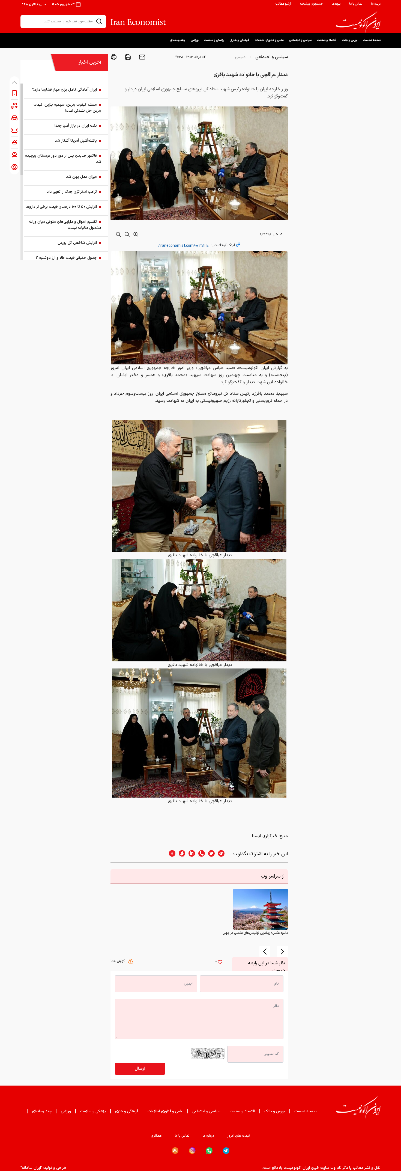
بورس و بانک (349, 40)
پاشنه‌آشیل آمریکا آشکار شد (76, 141)
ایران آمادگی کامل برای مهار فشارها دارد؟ (64, 90)
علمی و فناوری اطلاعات (269, 40)
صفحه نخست (372, 40)
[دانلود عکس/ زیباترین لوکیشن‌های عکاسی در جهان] (260, 909)
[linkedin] (190, 854)
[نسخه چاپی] (113, 57)
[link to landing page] (358, 22)
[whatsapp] (200, 854)
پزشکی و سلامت (214, 40)
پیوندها (336, 4)
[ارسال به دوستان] (141, 57)
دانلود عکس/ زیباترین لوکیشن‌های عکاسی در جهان (255, 933)
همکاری (156, 1135)
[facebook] (170, 854)
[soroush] (180, 854)
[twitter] (210, 854)
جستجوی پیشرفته (311, 4)
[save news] (127, 57)
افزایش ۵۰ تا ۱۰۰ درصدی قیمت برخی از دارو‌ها (61, 207)
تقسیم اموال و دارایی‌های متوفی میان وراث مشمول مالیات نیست (65, 225)
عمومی (240, 57)
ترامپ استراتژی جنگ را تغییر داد (72, 192)
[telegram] (224, 854)
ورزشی (195, 40)
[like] (220, 962)
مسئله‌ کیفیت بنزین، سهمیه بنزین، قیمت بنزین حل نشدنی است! (67, 108)
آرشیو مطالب (283, 4)
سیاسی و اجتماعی (300, 40)
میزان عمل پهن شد (81, 177)
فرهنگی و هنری (239, 40)
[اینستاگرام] (192, 1150)
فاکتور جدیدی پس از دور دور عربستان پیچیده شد (63, 159)
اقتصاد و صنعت (327, 40)
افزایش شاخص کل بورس (77, 243)
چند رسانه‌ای (177, 40)
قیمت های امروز (238, 1135)
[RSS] (175, 1150)
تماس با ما (355, 4)
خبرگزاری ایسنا (264, 836)
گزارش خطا (118, 961)
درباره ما (376, 4)
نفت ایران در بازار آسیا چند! (76, 126)
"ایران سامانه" (31, 1168)
